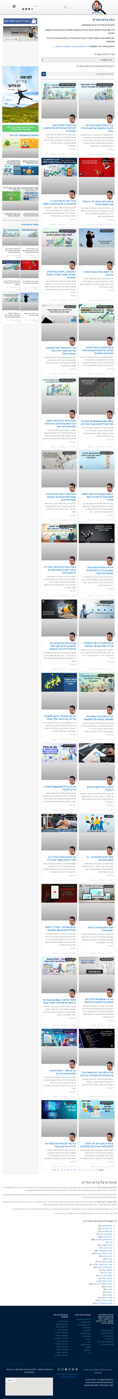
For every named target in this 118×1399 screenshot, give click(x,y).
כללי (110, 1242)
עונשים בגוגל (107, 1270)
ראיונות (109, 1292)
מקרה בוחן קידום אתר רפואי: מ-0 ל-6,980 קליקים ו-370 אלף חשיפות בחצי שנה (60, 423)
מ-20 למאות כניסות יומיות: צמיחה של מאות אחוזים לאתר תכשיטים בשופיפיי (97, 350)
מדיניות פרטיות (65, 1377)
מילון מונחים (107, 1256)
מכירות (109, 1259)
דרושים (76, 1374)
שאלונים (109, 1295)
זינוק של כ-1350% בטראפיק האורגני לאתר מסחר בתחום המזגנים (61, 274)
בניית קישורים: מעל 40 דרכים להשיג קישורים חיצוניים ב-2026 (30, 162)
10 (74, 1170)
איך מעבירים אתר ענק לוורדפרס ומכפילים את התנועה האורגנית (59, 128)
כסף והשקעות (107, 1245)
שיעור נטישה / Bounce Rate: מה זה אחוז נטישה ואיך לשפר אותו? (59, 1001)
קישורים (109, 1286)
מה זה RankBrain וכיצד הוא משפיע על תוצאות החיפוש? (98, 1001)
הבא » (53, 1170)
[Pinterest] (62, 1369)
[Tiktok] (20, 9)
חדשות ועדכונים (106, 1234)
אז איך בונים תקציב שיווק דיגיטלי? (100, 788)
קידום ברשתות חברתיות (102, 1284)
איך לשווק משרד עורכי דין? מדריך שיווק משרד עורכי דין (61, 858)
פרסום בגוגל (107, 1278)
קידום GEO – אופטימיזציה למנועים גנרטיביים (63, 1072)
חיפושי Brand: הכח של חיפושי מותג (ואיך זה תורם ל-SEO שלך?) (97, 496)
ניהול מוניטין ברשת (105, 1267)
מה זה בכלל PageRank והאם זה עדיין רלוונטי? (59, 788)
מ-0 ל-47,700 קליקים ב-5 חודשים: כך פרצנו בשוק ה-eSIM (59, 202)
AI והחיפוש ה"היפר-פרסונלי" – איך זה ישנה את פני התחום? (97, 645)
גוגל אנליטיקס (107, 1231)
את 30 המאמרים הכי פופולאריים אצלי (73, 46)
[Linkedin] (29, 9)
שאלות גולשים (106, 1298)
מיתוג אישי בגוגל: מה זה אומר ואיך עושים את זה (97, 203)
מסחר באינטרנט (105, 1262)
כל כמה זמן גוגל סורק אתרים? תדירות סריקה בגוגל (60, 1145)
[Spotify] (23, 9)
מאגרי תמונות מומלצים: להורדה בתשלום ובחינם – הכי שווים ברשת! (29, 189)
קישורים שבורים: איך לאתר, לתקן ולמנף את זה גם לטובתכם (96, 1145)
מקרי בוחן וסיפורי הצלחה (102, 1264)
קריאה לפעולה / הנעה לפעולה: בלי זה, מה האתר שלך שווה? (60, 718)
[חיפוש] (14, 6)
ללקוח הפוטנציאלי (105, 1250)
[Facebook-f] (32, 9)
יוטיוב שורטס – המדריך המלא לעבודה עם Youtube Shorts (60, 929)
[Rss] (76, 1369)
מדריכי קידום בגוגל (104, 1253)
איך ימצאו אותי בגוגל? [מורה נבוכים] (98, 273)
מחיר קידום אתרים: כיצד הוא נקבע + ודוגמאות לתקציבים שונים (11, 214)
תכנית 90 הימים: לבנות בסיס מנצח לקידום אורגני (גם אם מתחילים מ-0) (61, 496)
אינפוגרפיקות (107, 1226)
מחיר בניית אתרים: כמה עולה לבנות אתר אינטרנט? (11, 189)
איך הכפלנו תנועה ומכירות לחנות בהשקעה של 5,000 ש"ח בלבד (97, 128)
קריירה (109, 1289)
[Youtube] (26, 9)
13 (65, 1170)
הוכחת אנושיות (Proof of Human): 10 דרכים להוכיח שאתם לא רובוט (99, 570)
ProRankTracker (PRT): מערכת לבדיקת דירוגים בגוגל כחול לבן (97, 423)
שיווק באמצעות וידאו (104, 1303)
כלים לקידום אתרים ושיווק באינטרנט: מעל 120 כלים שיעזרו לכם (30, 214)
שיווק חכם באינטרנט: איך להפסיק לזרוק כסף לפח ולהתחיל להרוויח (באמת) (62, 646)
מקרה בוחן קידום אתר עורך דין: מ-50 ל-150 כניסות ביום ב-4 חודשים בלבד (60, 569)
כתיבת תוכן (107, 1248)
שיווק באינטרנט (106, 1300)
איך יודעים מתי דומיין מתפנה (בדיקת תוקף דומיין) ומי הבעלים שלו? (61, 350)
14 (61, 1170)
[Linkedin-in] (69, 1369)
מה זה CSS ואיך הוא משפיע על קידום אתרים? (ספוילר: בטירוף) (96, 1074)
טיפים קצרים (107, 1237)
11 (71, 1170)
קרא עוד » (109, 149)
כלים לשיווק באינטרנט (103, 1239)
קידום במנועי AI (104, 1281)
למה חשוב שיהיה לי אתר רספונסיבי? (100, 929)
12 (68, 1170)
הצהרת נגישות (66, 1374)
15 (58, 1170)
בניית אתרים (107, 1228)
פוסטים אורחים (106, 1275)
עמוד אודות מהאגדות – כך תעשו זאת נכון (99, 858)
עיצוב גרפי (108, 1273)
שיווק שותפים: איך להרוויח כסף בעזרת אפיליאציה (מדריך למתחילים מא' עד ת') (12, 163)
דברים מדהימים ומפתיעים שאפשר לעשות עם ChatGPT (98, 718)
